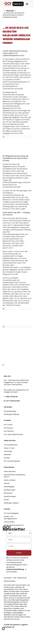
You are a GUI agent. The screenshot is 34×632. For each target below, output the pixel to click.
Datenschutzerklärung (15, 569)
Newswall (10, 11)
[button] (27, 4)
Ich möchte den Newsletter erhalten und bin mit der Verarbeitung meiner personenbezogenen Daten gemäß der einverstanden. (17, 565)
